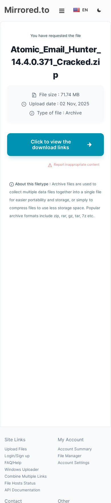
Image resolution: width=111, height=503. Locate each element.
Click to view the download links (51, 144)
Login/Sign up (17, 455)
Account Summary (75, 449)
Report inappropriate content (76, 164)
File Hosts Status (20, 483)
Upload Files (16, 449)
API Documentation (22, 490)
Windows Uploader (22, 469)
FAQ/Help (13, 462)
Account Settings (73, 462)
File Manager (69, 455)
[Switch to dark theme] (99, 11)
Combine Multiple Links (26, 476)
